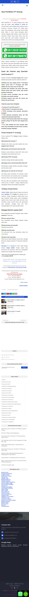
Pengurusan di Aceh (6, 381)
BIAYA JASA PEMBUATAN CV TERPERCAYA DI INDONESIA (12, 445)
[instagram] (12, 2)
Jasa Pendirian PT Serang (18, 24)
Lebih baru (6, 320)
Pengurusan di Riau (6, 415)
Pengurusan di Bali (6, 384)
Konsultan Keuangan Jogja (7, 465)
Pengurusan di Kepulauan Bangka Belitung (11, 404)
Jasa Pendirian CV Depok (13, 311)
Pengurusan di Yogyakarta (7, 421)
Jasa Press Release (15, 585)
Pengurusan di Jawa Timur (7, 399)
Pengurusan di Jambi (6, 392)
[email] (15, 2)
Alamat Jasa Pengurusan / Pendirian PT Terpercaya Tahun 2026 (13, 449)
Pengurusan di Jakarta (7, 390)
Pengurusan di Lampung (7, 406)
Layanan (3, 289)
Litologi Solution (5, 192)
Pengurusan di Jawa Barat (7, 395)
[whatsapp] (18, 2)
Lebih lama (23, 320)
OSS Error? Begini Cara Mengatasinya (10, 433)
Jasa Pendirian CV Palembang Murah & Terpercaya (13, 457)
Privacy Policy (5, 594)
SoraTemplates (10, 590)
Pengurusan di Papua (6, 412)
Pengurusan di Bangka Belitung (9, 386)
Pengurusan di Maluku (7, 408)
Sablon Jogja (9, 583)
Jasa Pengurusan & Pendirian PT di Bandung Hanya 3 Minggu (13, 429)
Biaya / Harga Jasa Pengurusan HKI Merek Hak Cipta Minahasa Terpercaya (13, 461)
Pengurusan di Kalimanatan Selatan (9, 401)
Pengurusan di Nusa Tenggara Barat (9, 410)
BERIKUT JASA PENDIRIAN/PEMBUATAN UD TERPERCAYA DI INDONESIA (12, 454)
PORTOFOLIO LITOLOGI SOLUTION (17, 267)
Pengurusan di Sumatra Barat (8, 419)
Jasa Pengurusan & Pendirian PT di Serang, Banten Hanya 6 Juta (13, 436)
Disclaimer (11, 594)
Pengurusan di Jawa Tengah (8, 397)
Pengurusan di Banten (12, 289)
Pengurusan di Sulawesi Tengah (9, 417)
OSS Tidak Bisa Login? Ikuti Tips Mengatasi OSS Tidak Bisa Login (13, 441)
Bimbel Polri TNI (18, 583)
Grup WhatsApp (17, 261)
